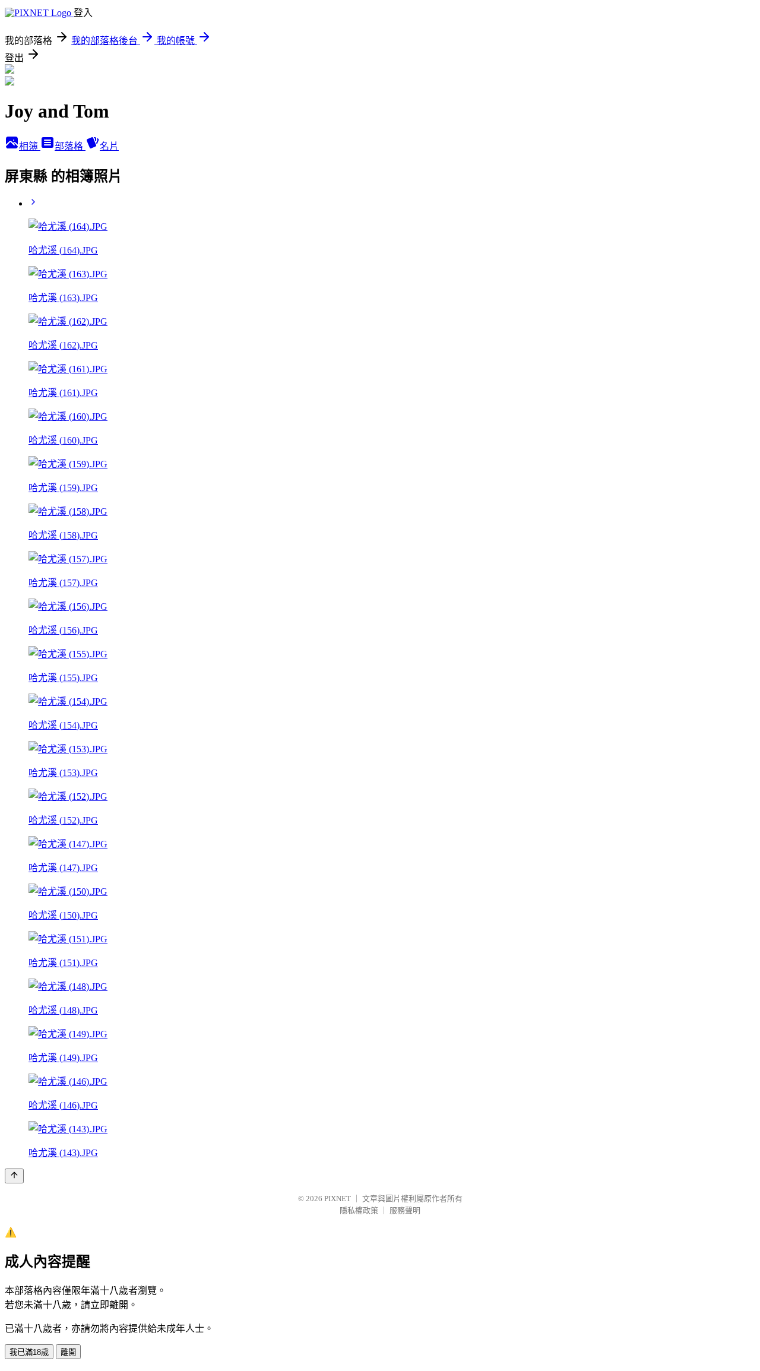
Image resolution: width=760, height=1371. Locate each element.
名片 (109, 146)
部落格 (70, 146)
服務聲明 (405, 1210)
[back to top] (14, 1176)
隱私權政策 (359, 1210)
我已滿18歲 (29, 1352)
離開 (68, 1352)
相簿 (29, 146)
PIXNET (337, 1198)
